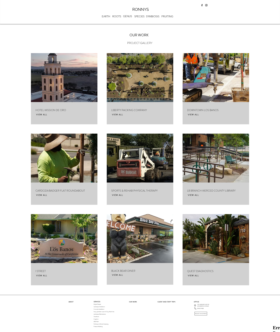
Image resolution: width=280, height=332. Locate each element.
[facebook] (202, 5)
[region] (140, 16)
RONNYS (140, 9)
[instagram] (206, 5)
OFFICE (196, 302)
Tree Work (96, 316)
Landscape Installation (99, 306)
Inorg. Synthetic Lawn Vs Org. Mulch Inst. (104, 311)
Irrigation (96, 319)
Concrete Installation (99, 309)
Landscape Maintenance (100, 314)
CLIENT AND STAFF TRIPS (166, 302)
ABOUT (71, 302)
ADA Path (96, 321)
